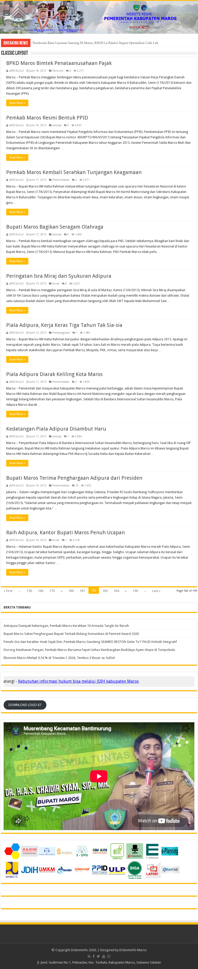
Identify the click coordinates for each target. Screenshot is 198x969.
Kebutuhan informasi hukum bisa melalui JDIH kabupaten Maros (62, 681)
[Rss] (89, 956)
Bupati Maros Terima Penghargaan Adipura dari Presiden (74, 478)
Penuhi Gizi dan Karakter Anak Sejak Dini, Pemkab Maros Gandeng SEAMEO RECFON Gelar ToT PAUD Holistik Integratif (90, 642)
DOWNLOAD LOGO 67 (25, 705)
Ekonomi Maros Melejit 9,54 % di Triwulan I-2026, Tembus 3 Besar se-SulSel (59, 658)
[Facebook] (93, 956)
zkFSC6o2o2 (16, 70)
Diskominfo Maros (133, 950)
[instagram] (109, 956)
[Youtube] (104, 956)
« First (8, 591)
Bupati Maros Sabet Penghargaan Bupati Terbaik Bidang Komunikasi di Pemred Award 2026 (71, 634)
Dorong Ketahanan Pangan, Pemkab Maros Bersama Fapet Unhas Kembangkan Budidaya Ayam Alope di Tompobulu (89, 650)
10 (76, 485)
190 (135, 591)
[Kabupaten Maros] (99, 17)
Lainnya (56, 125)
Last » (156, 591)
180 (71, 591)
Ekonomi (57, 70)
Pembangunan (61, 332)
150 (29, 591)
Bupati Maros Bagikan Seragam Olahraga (54, 227)
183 (105, 591)
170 (52, 591)
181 (82, 591)
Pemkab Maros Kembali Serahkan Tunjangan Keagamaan (74, 172)
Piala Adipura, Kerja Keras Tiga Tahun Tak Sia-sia (64, 325)
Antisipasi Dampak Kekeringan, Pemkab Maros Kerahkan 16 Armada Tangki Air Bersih (66, 626)
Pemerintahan (60, 179)
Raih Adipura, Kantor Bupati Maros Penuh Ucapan (65, 532)
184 (116, 591)
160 (40, 591)
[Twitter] (98, 956)
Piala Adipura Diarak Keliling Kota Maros (54, 374)
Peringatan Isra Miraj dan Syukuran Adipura (58, 276)
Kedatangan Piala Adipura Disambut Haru (56, 429)
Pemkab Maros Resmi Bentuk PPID (47, 118)
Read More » (17, 103)
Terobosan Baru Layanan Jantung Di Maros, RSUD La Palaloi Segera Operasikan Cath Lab (95, 43)
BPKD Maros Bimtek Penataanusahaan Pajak (59, 63)
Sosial (55, 283)
